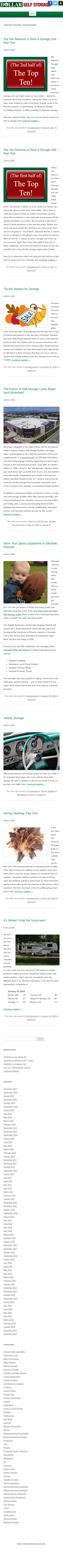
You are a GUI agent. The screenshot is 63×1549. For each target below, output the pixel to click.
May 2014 (8, 1313)
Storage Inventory (11, 1480)
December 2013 (10, 1330)
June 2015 (8, 1266)
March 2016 (8, 1234)
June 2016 (8, 1224)
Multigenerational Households (16, 1433)
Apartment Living (11, 1355)
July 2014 (8, 1305)
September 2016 (10, 1213)
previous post (28, 457)
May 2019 (8, 1117)
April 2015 (8, 1274)
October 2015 (9, 1252)
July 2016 (8, 1220)
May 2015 (8, 1270)
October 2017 (9, 1167)
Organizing (8, 1440)
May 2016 (8, 1227)
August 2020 (9, 1110)
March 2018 (8, 1149)
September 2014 (10, 1298)
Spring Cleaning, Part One (21, 813)
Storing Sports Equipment (14, 1497)
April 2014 (8, 1316)
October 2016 (9, 1210)
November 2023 (10, 1089)
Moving (7, 1430)
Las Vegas (8, 1419)
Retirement (8, 1458)
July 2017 (8, 1178)
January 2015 (9, 1284)
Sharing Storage (10, 1472)
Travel (6, 1508)
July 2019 (8, 1114)
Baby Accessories (11, 1359)
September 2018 (10, 1135)
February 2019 (10, 1124)
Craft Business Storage (13, 1384)
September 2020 (10, 1107)
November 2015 (10, 1249)
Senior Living (9, 1469)
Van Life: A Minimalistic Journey (17, 1067)
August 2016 (9, 1217)
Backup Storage (10, 1366)
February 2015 (10, 1281)
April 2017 (8, 1188)
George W (31, 131)
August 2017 (9, 1174)
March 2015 (8, 1277)
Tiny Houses (9, 1504)
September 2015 (10, 1256)
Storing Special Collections (15, 1494)
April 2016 (8, 1231)
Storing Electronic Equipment (16, 1487)
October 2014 (9, 1295)
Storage (52, 521)
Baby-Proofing (10, 1362)
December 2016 (10, 1202)
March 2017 (8, 1192)
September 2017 (10, 1170)
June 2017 (8, 1181)
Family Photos (10, 1391)
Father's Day (9, 1394)
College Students (11, 1380)
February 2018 (10, 1153)
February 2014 (10, 1323)
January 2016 (9, 1242)
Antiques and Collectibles (14, 1352)
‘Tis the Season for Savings (21, 289)
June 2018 (8, 1142)
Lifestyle (7, 1423)
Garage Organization (12, 1398)
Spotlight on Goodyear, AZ (15, 1064)
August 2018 (9, 1139)
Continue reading (31, 121)
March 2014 (8, 1320)
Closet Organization (12, 1377)
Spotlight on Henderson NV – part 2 (19, 1060)
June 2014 (8, 1309)
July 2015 (8, 1263)
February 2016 (10, 1238)
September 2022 (10, 1092)
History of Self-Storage (38, 521)
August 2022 (9, 1096)
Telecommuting (10, 1501)
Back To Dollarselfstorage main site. (31, 1544)
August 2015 (9, 1259)
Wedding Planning (11, 1522)
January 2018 (9, 1156)
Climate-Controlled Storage (15, 1373)
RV (5, 1462)
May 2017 (8, 1185)
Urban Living (9, 1515)
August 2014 (9, 1302)
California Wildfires (11, 1071)
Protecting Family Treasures (16, 1451)
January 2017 (9, 1199)
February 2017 (10, 1195)
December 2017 (10, 1160)
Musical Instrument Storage (15, 1437)
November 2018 (10, 1131)
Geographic (8, 1405)
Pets (5, 1444)
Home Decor (9, 1416)
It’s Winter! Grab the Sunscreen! (25, 920)
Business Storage (11, 1369)
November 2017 (10, 1163)
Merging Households (12, 1426)
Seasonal (7, 1465)
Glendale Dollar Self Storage (17, 650)
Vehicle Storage (14, 718)
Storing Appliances (11, 1483)
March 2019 (8, 1121)
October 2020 (9, 1103)
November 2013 (10, 1334)
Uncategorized (33, 128)
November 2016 (10, 1206)
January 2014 (9, 1327)
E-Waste (7, 1387)
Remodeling (8, 1455)
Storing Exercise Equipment (15, 1490)
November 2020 (10, 1099)
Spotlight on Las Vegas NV (15, 1057)
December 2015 (10, 1245)
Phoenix (7, 1448)
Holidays (7, 1412)
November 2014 (10, 1291)
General (7, 1401)
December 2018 (10, 1128)
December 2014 (10, 1288)
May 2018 (8, 1146)
